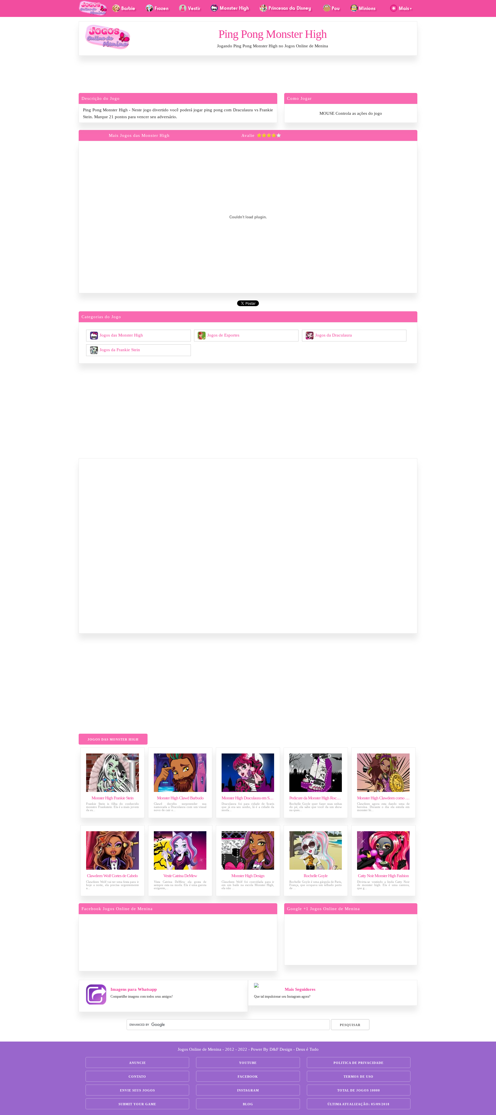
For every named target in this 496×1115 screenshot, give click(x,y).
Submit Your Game (137, 1104)
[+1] (373, 938)
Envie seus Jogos (137, 1090)
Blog (248, 1104)
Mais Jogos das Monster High (139, 135)
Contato (137, 1076)
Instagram (248, 1090)
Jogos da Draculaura (333, 335)
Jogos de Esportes (223, 335)
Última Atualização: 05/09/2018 (359, 1104)
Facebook (248, 1076)
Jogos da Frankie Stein (120, 349)
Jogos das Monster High (121, 335)
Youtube (248, 1063)
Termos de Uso (358, 1076)
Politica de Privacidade (358, 1063)
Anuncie (137, 1063)
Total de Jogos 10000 (358, 1090)
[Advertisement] (248, 76)
